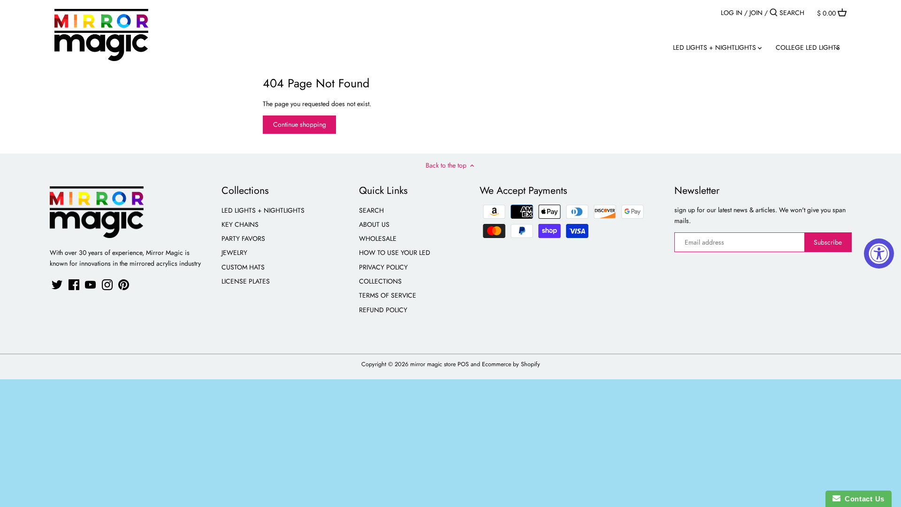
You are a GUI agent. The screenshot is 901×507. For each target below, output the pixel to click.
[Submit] (774, 12)
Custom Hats (243, 267)
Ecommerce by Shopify (511, 364)
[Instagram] (107, 284)
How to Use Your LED (394, 252)
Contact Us (862, 499)
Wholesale (378, 238)
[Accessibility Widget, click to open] (879, 253)
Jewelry (234, 252)
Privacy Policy (383, 267)
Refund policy (383, 310)
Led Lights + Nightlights (263, 210)
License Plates (245, 281)
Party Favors (243, 238)
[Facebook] (74, 284)
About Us (374, 224)
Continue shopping (299, 124)
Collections (380, 281)
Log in (731, 12)
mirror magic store (433, 364)
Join (756, 12)
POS (463, 364)
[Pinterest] (123, 284)
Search (371, 210)
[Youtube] (90, 284)
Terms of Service (387, 295)
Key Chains (240, 224)
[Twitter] (57, 284)
